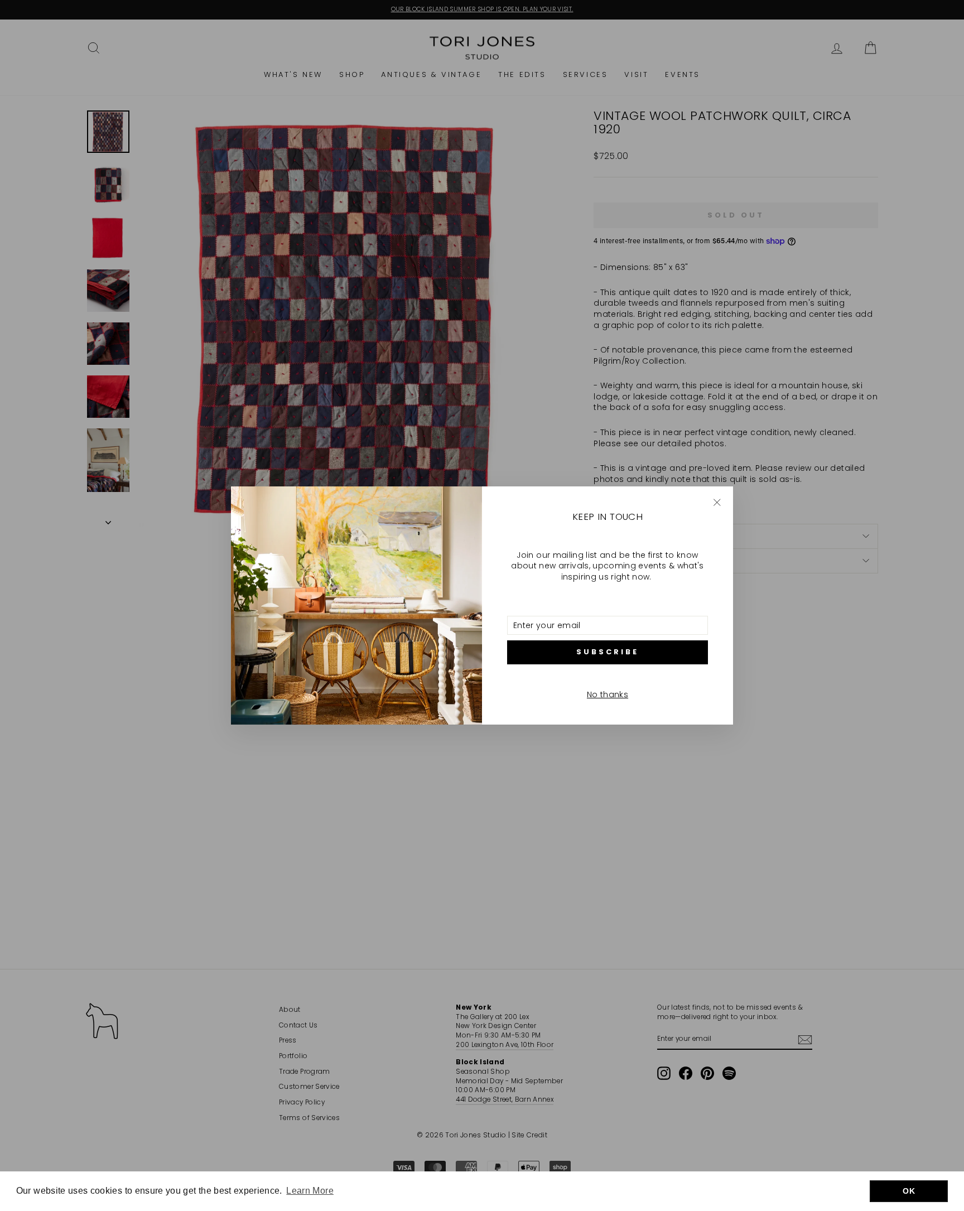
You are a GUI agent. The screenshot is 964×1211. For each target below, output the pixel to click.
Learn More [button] (310, 1190)
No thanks (607, 694)
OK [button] (909, 1190)
